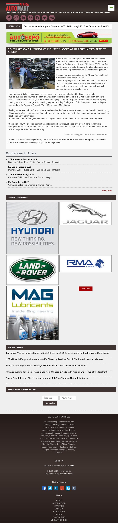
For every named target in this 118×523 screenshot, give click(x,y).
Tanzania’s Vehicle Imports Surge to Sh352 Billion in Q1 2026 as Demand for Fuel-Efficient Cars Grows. (58, 353)
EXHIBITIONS (59, 512)
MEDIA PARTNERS (59, 520)
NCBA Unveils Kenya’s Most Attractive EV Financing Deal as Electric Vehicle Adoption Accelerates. (55, 359)
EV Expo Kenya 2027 (18, 182)
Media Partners (66, 474)
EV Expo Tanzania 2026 (19, 167)
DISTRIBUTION (59, 503)
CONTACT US (59, 517)
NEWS (59, 514)
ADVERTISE (59, 506)
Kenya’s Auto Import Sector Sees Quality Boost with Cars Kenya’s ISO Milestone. (46, 365)
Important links (51, 474)
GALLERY (59, 509)
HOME (59, 500)
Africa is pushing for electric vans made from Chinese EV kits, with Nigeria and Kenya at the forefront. (57, 372)
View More (85, 289)
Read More (107, 190)
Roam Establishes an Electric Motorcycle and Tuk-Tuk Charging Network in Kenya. (47, 378)
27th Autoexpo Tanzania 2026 (22, 159)
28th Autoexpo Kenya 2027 (21, 174)
